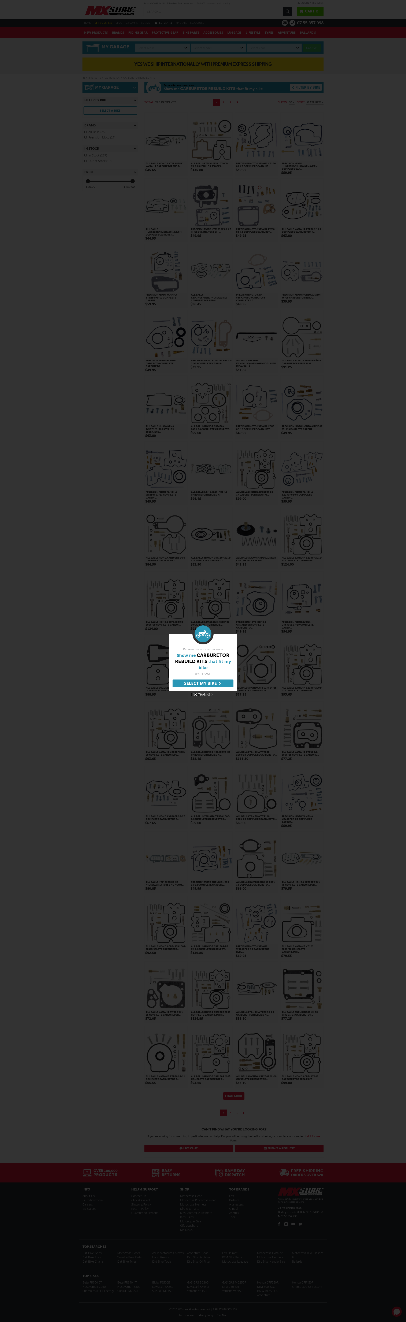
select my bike (200, 683)
